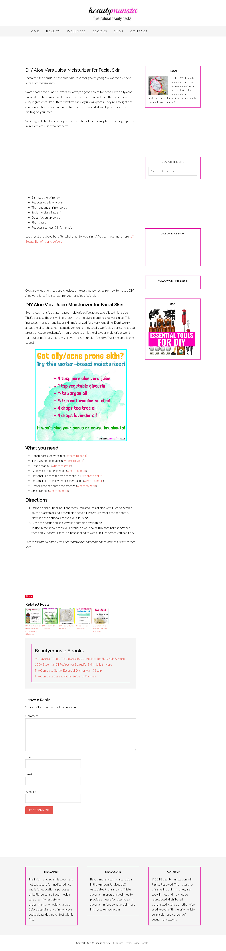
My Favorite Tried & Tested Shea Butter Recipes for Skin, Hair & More (80, 658)
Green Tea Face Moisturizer (82, 627)
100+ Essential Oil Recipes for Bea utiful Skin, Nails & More (73, 664)
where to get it (76, 455)
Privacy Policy (132, 942)
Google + (145, 942)
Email (29, 774)
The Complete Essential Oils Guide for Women (65, 676)
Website (30, 791)
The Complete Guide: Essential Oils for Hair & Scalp (68, 670)
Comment (31, 716)
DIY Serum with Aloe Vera (48, 627)
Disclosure (118, 942)
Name (29, 757)
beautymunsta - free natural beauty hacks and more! (113, 14)
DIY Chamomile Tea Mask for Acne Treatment (100, 628)
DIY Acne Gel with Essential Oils (66, 627)
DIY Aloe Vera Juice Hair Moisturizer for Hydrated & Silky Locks (33, 630)
